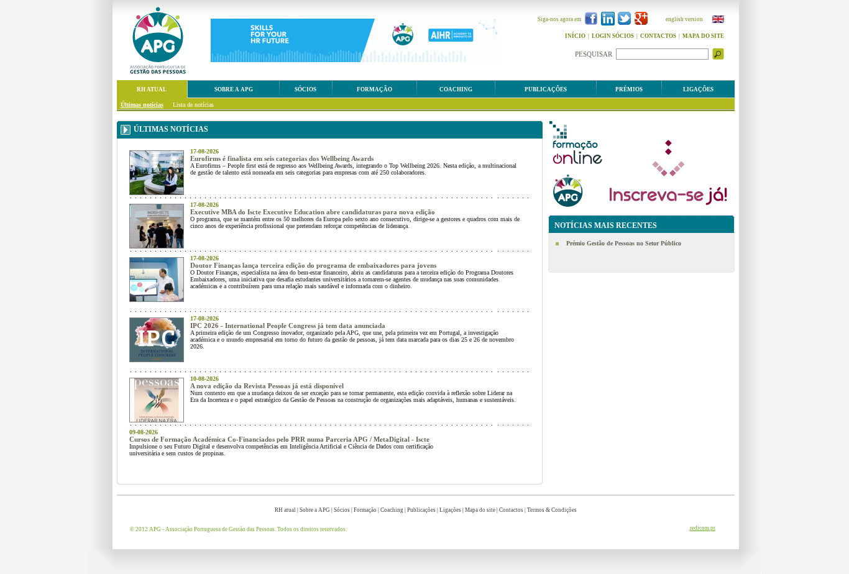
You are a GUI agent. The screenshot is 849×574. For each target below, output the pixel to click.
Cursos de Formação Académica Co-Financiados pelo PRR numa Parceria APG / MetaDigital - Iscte (279, 439)
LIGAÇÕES (698, 89)
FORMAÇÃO (374, 89)
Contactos (511, 510)
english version (684, 19)
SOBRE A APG (233, 89)
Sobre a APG (315, 510)
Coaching (391, 510)
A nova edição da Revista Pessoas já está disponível (267, 386)
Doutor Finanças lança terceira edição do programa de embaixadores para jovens (313, 265)
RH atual (285, 510)
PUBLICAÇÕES (546, 89)
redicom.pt (702, 528)
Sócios (342, 510)
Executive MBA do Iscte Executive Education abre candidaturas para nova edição (312, 212)
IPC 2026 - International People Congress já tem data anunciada (287, 325)
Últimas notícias (142, 104)
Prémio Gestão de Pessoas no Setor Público (623, 243)
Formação (365, 510)
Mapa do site (480, 510)
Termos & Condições (552, 510)
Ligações (450, 510)
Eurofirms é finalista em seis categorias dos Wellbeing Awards (282, 158)
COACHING (455, 89)
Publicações (421, 510)
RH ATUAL (152, 89)
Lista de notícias (193, 104)
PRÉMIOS (629, 89)
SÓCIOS (305, 89)
